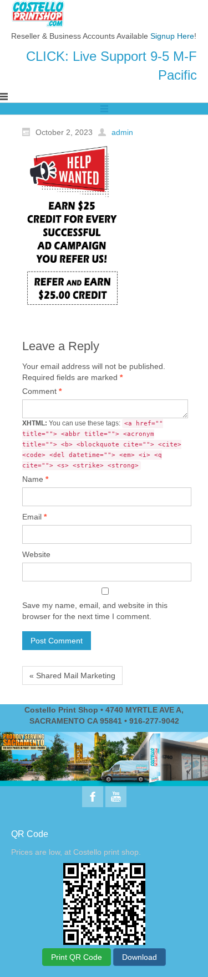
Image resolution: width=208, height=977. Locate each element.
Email (34, 516)
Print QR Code (76, 957)
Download (139, 957)
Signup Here (172, 36)
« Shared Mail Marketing (72, 675)
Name (35, 479)
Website (36, 554)
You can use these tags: (101, 444)
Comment (42, 391)
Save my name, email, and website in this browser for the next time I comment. (95, 611)
